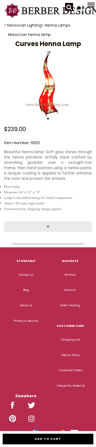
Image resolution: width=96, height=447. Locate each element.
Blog (26, 290)
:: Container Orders (70, 370)
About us (26, 305)
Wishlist (70, 275)
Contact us (26, 275)
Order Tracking (70, 305)
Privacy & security (26, 321)
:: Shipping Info (70, 340)
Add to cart (48, 439)
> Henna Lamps (56, 25)
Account (70, 290)
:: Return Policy (70, 355)
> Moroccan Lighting (23, 25)
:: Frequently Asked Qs (70, 386)
